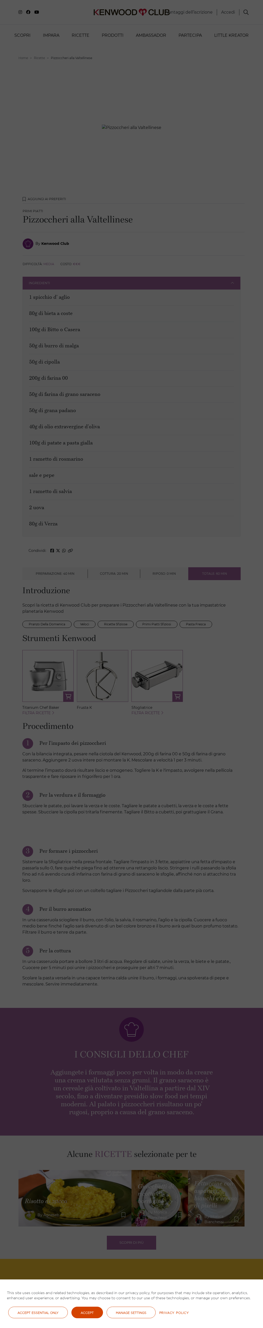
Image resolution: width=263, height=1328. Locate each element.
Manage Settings (131, 1312)
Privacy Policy (174, 1312)
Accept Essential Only (38, 1312)
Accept (87, 1312)
